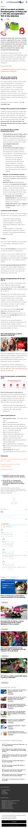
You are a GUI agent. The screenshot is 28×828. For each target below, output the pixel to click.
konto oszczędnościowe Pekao (10, 490)
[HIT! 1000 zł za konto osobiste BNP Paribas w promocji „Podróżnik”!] (14, 665)
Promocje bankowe (6, 789)
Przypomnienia (5, 793)
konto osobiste (5, 489)
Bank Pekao (16, 487)
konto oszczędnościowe (18, 489)
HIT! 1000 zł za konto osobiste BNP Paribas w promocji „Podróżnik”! (14, 676)
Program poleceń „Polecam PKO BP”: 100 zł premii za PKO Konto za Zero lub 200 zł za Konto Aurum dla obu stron (14, 756)
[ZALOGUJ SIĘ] (26, 2)
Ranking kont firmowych (7, 805)
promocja (14, 577)
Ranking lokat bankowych (7, 801)
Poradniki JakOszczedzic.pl (7, 808)
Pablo (12, 543)
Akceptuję (14, 821)
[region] (14, 820)
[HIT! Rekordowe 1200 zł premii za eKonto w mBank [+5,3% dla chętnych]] (4, 733)
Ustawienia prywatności (14, 825)
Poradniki (4, 791)
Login (25, 509)
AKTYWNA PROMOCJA (6, 487)
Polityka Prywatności (11, 818)
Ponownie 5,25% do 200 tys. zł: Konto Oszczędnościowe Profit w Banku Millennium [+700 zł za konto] (12, 622)
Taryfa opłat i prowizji (7, 469)
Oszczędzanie (5, 792)
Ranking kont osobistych (7, 804)
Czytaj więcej (5, 602)
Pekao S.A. (13, 491)
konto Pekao (23, 490)
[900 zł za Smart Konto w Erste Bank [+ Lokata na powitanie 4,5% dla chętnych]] (14, 586)
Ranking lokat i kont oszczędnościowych (10, 800)
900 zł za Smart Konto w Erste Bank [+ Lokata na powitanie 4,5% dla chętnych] (13, 596)
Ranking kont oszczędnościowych (9, 803)
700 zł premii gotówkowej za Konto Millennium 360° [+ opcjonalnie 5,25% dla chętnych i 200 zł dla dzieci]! (13, 649)
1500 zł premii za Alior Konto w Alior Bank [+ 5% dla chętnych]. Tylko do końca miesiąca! (14, 770)
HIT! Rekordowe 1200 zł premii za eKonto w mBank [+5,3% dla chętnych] (17, 732)
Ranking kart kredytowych (7, 807)
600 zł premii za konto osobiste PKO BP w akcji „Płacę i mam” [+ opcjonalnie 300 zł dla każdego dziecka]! (14, 750)
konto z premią (5, 491)
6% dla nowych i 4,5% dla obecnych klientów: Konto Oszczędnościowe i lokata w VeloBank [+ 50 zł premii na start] (16, 713)
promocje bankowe (6, 493)
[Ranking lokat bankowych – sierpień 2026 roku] (4, 727)
